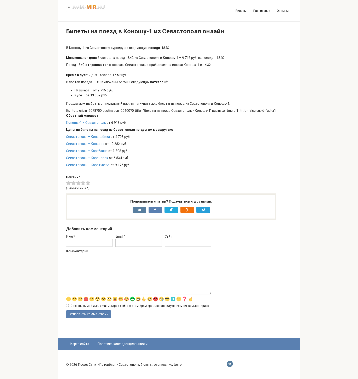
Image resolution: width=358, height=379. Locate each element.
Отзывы (283, 11)
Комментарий (77, 251)
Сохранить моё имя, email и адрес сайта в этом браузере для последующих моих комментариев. (140, 306)
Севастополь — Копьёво (85, 144)
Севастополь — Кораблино (87, 151)
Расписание (261, 11)
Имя (70, 236)
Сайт (168, 236)
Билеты (241, 11)
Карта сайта (79, 344)
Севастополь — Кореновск (87, 158)
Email (120, 236)
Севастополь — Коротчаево (88, 165)
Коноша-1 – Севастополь (86, 123)
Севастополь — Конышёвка (88, 137)
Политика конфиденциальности (122, 344)
